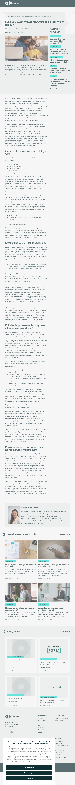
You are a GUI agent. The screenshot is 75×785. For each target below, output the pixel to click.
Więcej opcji (29, 778)
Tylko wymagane (29, 773)
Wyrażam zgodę (29, 767)
